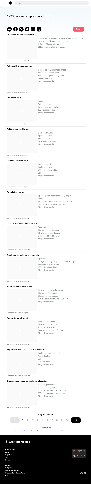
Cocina (7, 452)
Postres (49, 431)
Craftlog (19, 441)
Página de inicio (10, 449)
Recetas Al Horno (37, 431)
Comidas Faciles (67, 431)
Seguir (79, 29)
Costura (7, 460)
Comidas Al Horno (21, 431)
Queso (56, 431)
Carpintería (8, 455)
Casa (6, 457)
